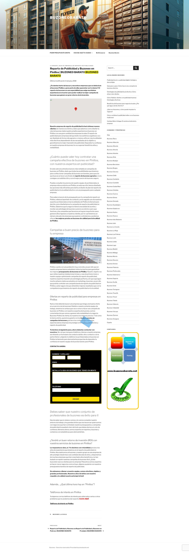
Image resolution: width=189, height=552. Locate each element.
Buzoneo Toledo (112, 300)
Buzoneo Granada (112, 201)
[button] (76, 109)
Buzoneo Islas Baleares (114, 219)
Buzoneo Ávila (111, 157)
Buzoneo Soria (111, 286)
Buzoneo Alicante (112, 146)
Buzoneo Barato (114, 53)
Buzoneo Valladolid (113, 308)
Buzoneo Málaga (112, 252)
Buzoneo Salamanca (113, 275)
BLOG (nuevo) (100, 53)
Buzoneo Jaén (111, 223)
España (109, 322)
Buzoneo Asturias (112, 153)
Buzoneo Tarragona (113, 289)
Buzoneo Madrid (112, 249)
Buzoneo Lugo (111, 245)
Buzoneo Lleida (112, 241)
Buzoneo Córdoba (112, 190)
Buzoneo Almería (112, 149)
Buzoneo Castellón (113, 183)
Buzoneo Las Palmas (113, 234)
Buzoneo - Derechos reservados (59, 547)
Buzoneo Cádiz (111, 175)
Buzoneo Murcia (112, 256)
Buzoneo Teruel (112, 297)
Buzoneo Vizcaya (112, 311)
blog (108, 135)
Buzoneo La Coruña (113, 227)
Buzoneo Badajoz (112, 161)
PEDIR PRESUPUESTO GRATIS (60, 53)
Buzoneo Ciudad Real (113, 186)
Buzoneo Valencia (112, 304)
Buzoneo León (111, 238)
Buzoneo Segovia (112, 278)
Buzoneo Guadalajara (113, 205)
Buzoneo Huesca (112, 216)
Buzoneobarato (68, 17)
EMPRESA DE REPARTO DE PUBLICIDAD (79, 65)
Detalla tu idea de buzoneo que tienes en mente (74, 370)
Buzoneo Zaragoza (113, 319)
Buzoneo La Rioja (60, 514)
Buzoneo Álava (112, 138)
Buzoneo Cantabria (113, 179)
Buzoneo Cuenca (112, 194)
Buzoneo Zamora (112, 315)
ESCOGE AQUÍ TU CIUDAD (82, 53)
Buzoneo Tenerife (112, 293)
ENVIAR (76, 399)
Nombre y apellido (61, 354)
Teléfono (56, 386)
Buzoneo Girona (112, 197)
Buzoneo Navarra (112, 260)
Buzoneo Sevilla (112, 282)
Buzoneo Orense (112, 263)
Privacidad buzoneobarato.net (79, 547)
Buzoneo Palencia (112, 267)
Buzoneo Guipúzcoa (113, 208)
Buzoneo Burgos (112, 168)
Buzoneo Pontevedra (113, 271)
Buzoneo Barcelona (113, 164)
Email (55, 362)
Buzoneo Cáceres (112, 172)
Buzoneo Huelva (112, 212)
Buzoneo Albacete (113, 142)
